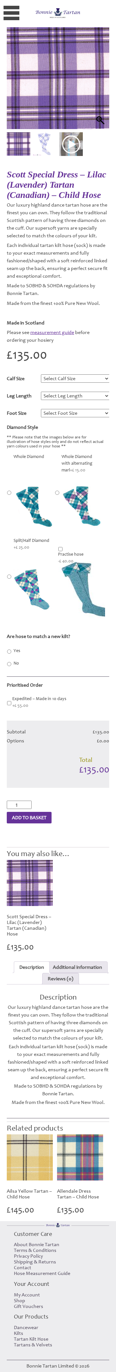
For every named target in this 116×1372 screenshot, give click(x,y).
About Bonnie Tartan (36, 1244)
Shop (19, 1300)
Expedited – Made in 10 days (39, 702)
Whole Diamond (29, 456)
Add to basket (29, 818)
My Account (27, 1295)
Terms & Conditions (35, 1250)
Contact (22, 1267)
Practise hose (70, 558)
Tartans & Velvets (33, 1345)
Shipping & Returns (35, 1262)
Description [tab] (31, 967)
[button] (98, 86)
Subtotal (16, 732)
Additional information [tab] (77, 967)
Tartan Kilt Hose (31, 1339)
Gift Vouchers (28, 1306)
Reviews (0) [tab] (60, 979)
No (16, 663)
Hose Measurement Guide (42, 1273)
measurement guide (52, 332)
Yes (17, 650)
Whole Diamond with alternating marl (77, 463)
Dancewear (26, 1327)
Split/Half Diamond (31, 544)
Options (15, 741)
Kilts (18, 1333)
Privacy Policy (28, 1256)
